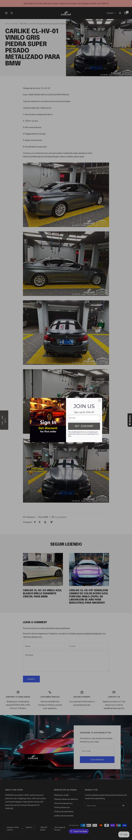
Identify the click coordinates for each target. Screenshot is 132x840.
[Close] (99, 400)
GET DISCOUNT (84, 426)
